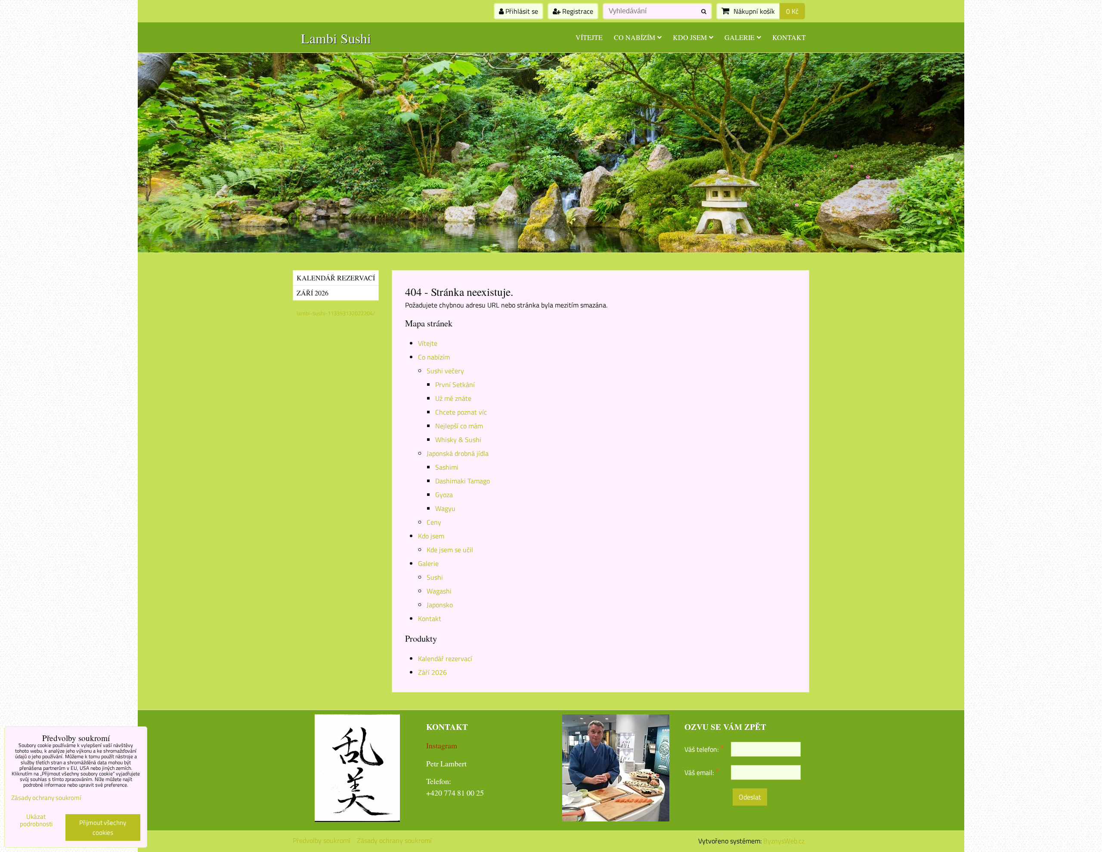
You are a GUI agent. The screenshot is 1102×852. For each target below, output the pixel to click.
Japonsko (440, 605)
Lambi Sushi (336, 38)
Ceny (434, 522)
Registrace (576, 11)
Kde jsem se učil (450, 549)
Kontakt (789, 37)
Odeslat (750, 797)
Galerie (739, 37)
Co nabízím (634, 37)
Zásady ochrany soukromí (394, 840)
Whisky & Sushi (458, 439)
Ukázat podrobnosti (36, 820)
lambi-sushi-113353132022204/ (336, 313)
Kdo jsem (690, 37)
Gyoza (444, 494)
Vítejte (589, 37)
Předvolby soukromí (321, 840)
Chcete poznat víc (461, 412)
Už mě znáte (453, 398)
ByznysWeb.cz (784, 841)
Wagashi (439, 591)
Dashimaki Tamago (462, 481)
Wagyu (445, 508)
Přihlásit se (521, 11)
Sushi (435, 577)
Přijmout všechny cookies (102, 827)
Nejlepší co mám (459, 426)
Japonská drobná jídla (458, 453)
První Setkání (455, 384)
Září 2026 (432, 672)
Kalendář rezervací (445, 658)
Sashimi (446, 467)
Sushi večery (445, 371)
